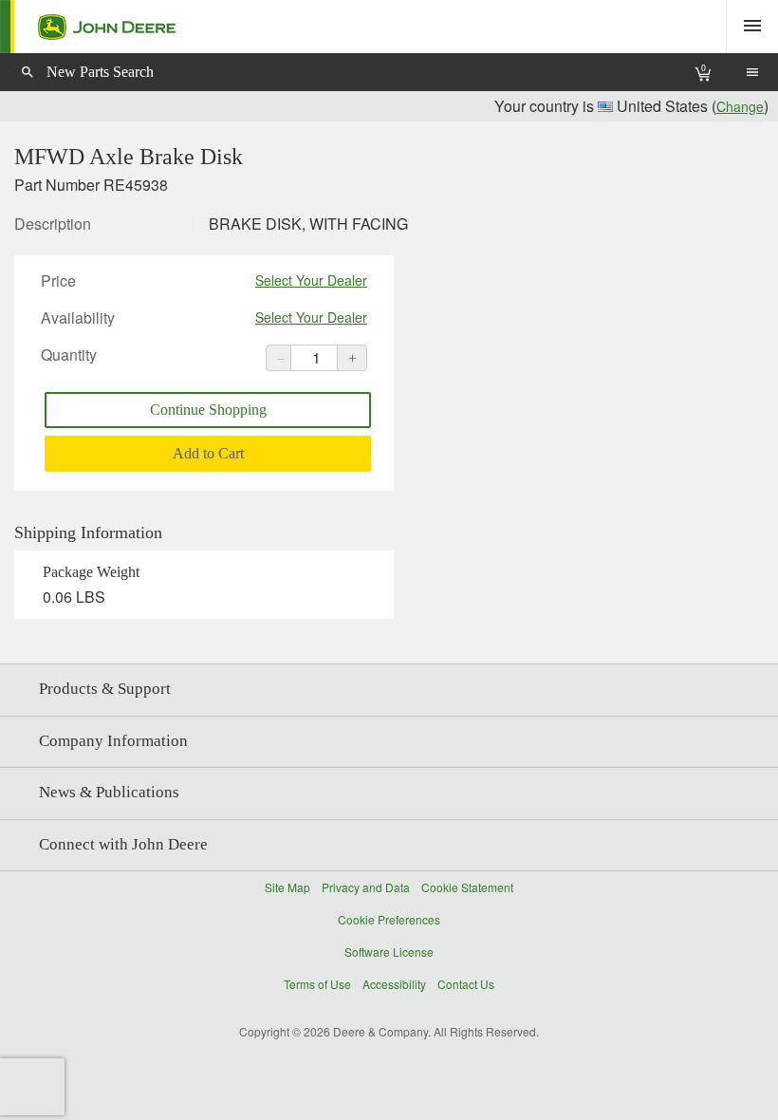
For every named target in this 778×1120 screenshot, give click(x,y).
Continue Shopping (208, 409)
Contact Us (465, 984)
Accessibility (394, 984)
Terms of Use (317, 984)
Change (740, 106)
